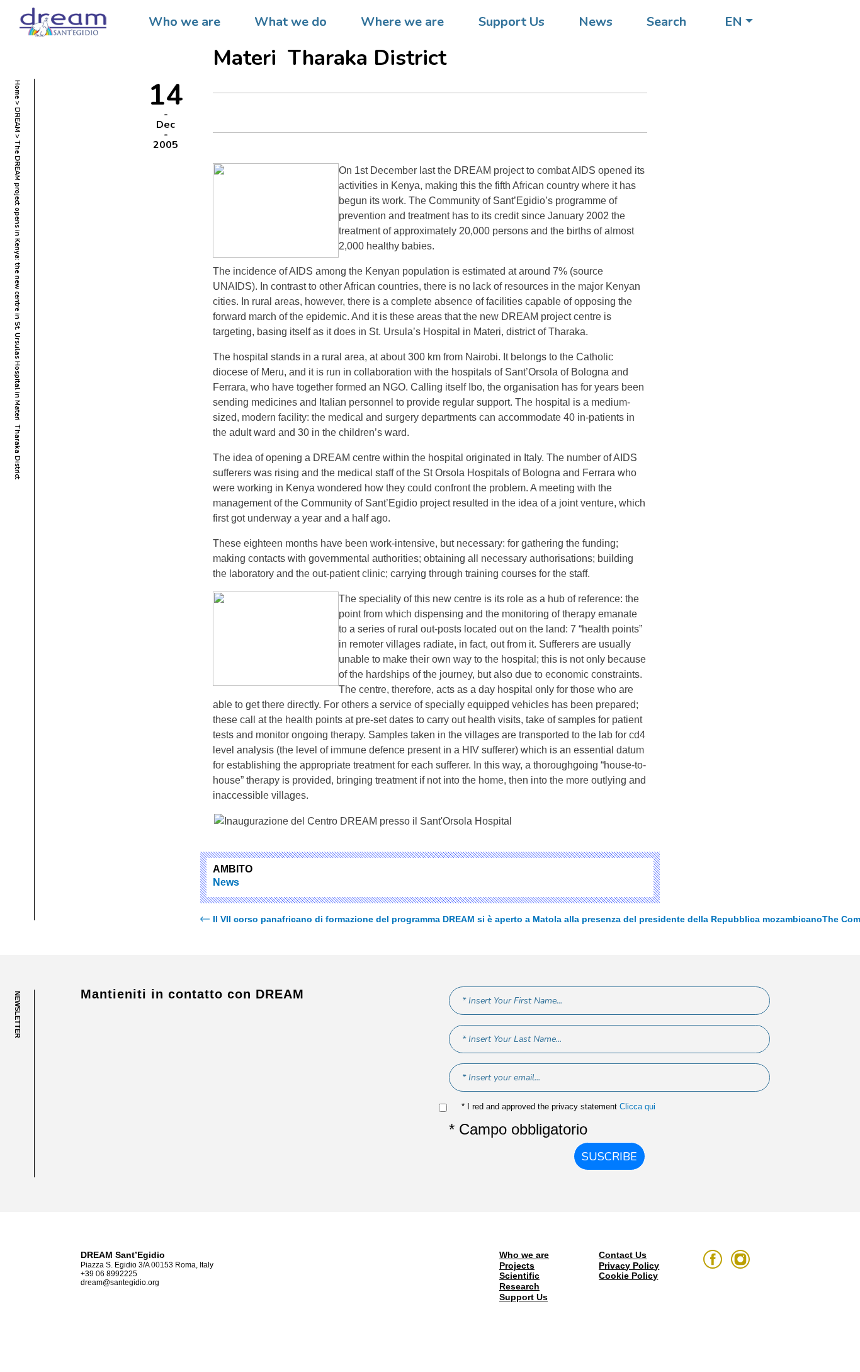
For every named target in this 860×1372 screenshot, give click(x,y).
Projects (517, 1266)
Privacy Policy (629, 1266)
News (596, 21)
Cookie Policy (628, 1276)
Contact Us (623, 1255)
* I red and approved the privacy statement (558, 1106)
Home (17, 89)
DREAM (17, 119)
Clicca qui (637, 1106)
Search (666, 21)
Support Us (511, 21)
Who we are (184, 21)
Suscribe (609, 1156)
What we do (290, 21)
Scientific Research (519, 1281)
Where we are (402, 21)
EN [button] (733, 21)
